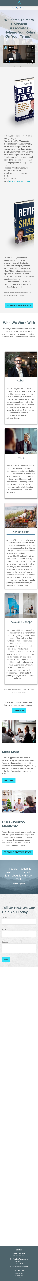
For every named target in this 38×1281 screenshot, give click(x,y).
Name (4, 917)
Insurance (19, 1280)
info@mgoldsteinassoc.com (19, 1266)
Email (4, 929)
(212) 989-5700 (21, 1253)
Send (6, 959)
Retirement (19, 1273)
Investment (19, 1276)
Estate (19, 1278)
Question (5, 942)
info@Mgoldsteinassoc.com (20, 181)
